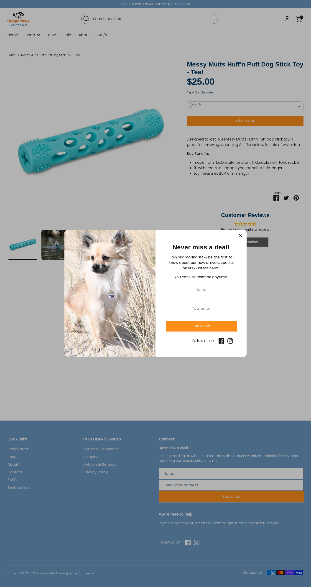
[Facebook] (221, 341)
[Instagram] (230, 341)
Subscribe (201, 326)
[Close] (241, 236)
